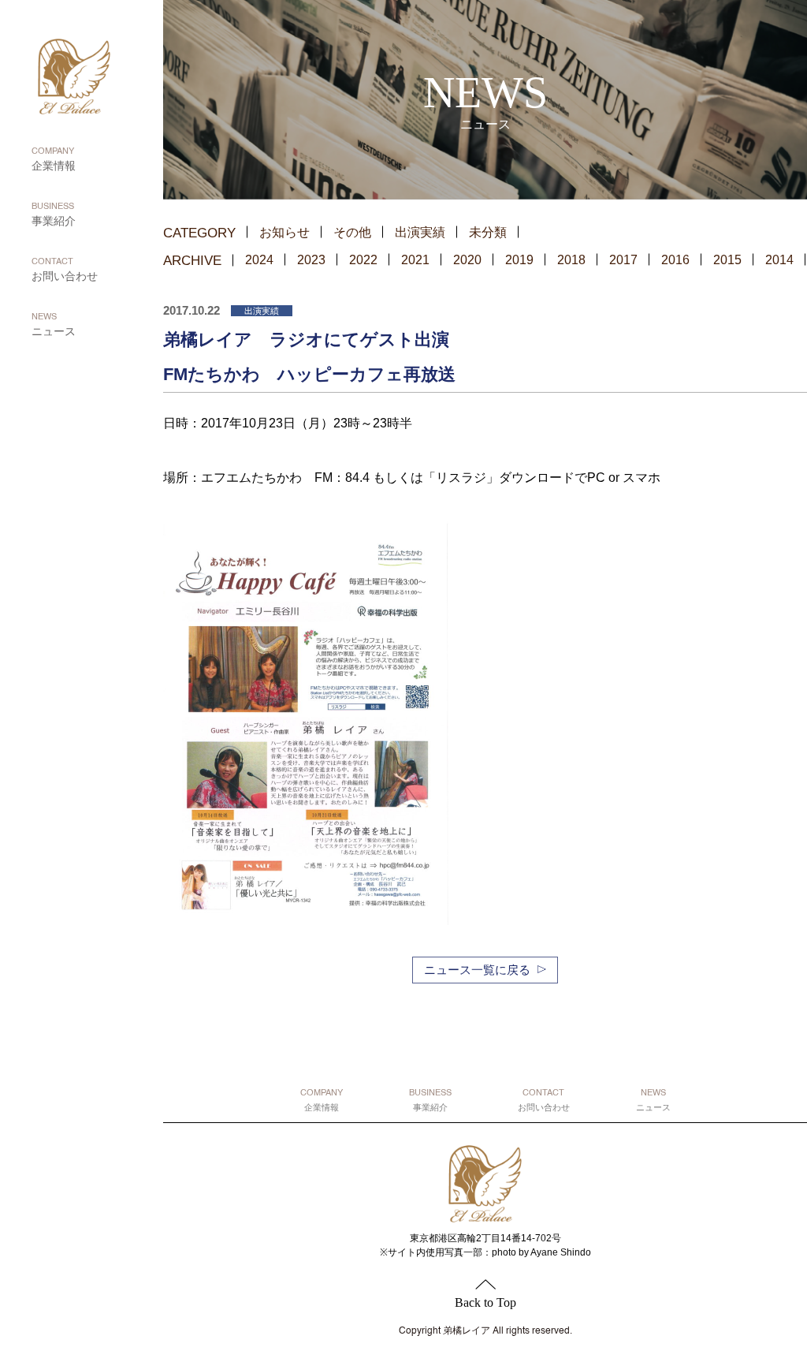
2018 (571, 260)
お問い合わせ (65, 270)
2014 (779, 260)
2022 (363, 260)
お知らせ (284, 232)
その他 (352, 232)
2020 (467, 260)
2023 (311, 260)
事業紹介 (54, 215)
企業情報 (54, 159)
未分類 (488, 232)
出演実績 (420, 232)
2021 (415, 260)
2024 (259, 260)
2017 (623, 260)
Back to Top (485, 1302)
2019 (519, 260)
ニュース (54, 325)
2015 (727, 260)
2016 (675, 260)
